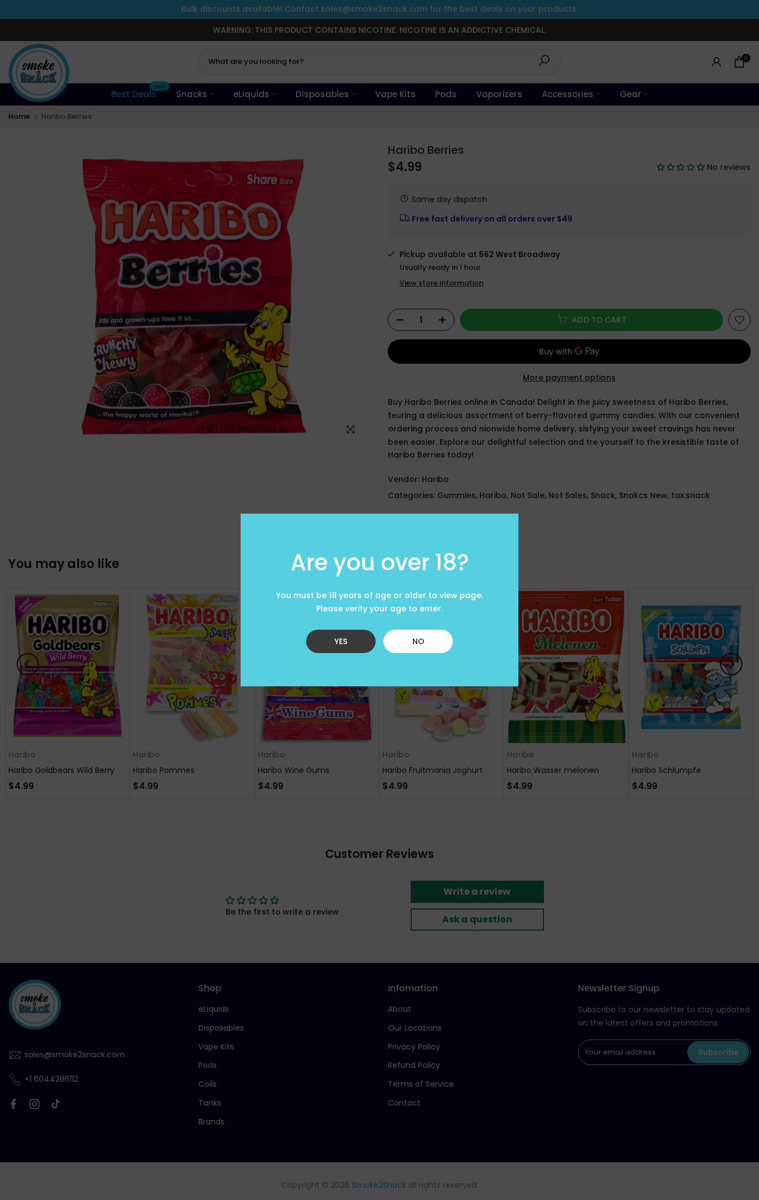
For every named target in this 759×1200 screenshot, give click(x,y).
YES (340, 641)
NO (418, 641)
